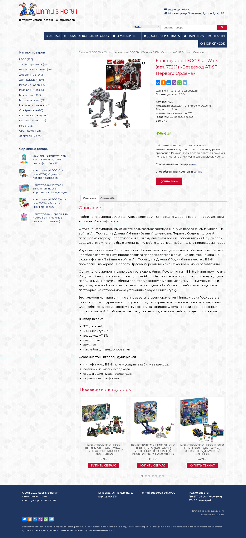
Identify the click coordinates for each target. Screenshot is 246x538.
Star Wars (104, 52)
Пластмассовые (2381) (33, 115)
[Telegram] (185, 82)
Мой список (214, 43)
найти (193, 164)
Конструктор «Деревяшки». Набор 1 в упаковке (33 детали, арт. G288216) (50, 217)
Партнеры (196, 36)
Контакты (216, 36)
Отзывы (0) (107, 198)
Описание (89, 198)
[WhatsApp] (179, 82)
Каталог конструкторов (88, 36)
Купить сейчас (169, 181)
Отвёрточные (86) (31, 110)
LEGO (93, 52)
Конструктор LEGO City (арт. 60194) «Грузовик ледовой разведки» (48, 174)
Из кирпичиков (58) (31, 89)
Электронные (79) (30, 135)
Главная (53, 36)
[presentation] (215, 390)
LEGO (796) (26, 59)
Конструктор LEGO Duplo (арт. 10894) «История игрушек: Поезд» (49, 203)
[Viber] (174, 82)
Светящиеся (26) (30, 130)
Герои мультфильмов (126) (35, 69)
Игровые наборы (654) (33, 84)
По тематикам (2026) (32, 120)
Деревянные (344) (31, 74)
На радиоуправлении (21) (35, 105)
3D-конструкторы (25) (33, 64)
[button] (142, 475)
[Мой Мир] (168, 82)
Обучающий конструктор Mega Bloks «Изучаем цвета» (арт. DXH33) (49, 159)
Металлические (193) (32, 100)
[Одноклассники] (163, 82)
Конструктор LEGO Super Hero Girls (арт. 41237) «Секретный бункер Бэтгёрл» (202, 449)
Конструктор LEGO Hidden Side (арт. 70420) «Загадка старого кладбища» (103, 449)
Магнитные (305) (30, 95)
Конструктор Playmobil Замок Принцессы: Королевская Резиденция (50, 188)
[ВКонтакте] (158, 82)
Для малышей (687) (31, 79)
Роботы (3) (26, 125)
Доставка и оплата (163, 36)
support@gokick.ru (180, 9)
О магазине (126, 36)
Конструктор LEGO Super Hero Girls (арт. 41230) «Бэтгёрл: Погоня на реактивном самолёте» (153, 449)
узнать (198, 171)
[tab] (89, 198)
